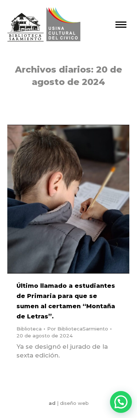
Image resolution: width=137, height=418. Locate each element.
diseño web (74, 403)
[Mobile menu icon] (121, 24)
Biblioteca (29, 329)
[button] (121, 402)
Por (77, 329)
